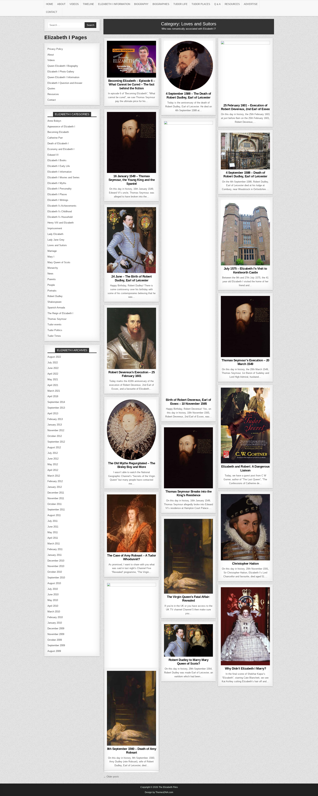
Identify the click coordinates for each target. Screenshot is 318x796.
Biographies (161, 4)
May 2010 (52, 600)
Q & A (217, 4)
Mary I (50, 256)
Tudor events (54, 324)
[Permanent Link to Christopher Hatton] (245, 527)
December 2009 (55, 628)
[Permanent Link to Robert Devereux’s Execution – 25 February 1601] (131, 338)
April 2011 (52, 537)
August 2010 (54, 583)
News (258, 400)
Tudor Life (180, 4)
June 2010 (53, 594)
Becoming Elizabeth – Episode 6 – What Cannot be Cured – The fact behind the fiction (131, 84)
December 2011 (55, 492)
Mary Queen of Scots (188, 637)
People (201, 50)
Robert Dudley (119, 65)
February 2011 (55, 549)
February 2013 (55, 419)
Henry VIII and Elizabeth (60, 222)
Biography (141, 4)
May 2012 (52, 464)
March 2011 (53, 543)
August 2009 (54, 651)
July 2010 (52, 589)
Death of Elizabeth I (58, 143)
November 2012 (55, 430)
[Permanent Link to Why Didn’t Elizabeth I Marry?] (245, 626)
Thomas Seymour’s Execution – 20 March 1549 (245, 362)
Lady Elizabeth (245, 313)
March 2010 (53, 611)
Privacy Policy (55, 49)
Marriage (144, 507)
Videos (74, 4)
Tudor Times (54, 336)
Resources (232, 4)
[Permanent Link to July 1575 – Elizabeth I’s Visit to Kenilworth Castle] (245, 232)
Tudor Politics (54, 330)
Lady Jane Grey (55, 239)
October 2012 (54, 436)
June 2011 (52, 526)
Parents (51, 279)
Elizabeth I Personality (244, 397)
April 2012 (52, 470)
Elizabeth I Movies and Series (131, 57)
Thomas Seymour (143, 65)
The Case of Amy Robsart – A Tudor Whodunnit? (131, 557)
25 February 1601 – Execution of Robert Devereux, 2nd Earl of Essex (245, 107)
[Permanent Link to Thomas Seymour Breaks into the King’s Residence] (188, 457)
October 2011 (54, 504)
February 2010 (55, 617)
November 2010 (55, 566)
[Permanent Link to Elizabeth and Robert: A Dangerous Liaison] (245, 425)
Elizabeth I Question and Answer (64, 83)
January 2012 (54, 487)
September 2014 (56, 402)
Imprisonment (54, 228)
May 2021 (52, 379)
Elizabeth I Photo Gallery (60, 71)
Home (49, 4)
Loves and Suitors (131, 61)
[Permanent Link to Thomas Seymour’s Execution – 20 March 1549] (245, 326)
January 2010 (54, 622)
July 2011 (52, 521)
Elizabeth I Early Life (131, 54)
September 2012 (56, 441)
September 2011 (56, 509)
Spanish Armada (56, 307)
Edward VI (145, 50)
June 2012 (53, 458)
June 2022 (53, 368)
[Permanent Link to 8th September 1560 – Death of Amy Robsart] (131, 708)
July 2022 (52, 362)
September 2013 (56, 407)
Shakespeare (142, 416)
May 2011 (52, 532)
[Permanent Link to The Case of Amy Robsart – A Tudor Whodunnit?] (131, 523)
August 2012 (54, 447)
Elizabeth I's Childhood (59, 211)
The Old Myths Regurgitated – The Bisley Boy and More (131, 465)
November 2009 (55, 634)
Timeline (88, 4)
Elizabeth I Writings (57, 200)
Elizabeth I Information (114, 4)
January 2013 (54, 424)
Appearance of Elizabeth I (61, 126)
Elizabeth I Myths (130, 408)
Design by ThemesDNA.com (159, 792)
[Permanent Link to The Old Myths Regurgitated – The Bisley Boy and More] (131, 430)
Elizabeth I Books (187, 528)
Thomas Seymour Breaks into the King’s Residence (188, 493)
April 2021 (52, 385)
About (61, 4)
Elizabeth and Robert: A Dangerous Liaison (245, 468)
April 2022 (52, 373)
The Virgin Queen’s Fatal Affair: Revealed (188, 598)
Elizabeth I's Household (60, 217)
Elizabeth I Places (245, 209)
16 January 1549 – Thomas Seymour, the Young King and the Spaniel (132, 179)
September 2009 (56, 645)
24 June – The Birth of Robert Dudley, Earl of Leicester (131, 278)
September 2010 (56, 577)
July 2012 (52, 453)
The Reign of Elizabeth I (188, 134)
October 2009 (54, 639)
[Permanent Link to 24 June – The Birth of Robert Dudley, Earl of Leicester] (131, 240)
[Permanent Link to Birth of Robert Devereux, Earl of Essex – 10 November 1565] (188, 259)
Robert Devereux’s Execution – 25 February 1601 (131, 374)
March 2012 (53, 475)
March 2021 (53, 390)
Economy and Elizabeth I (60, 149)
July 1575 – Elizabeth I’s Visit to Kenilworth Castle (245, 270)
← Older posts (111, 776)
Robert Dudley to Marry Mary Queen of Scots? (189, 661)
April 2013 (52, 413)
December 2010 (55, 560)
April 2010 (52, 605)
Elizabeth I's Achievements (61, 205)
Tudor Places (201, 4)
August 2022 (54, 356)
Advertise (251, 4)
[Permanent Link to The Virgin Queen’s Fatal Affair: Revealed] (188, 556)
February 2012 (55, 481)
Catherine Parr (236, 305)
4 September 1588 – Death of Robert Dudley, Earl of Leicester (245, 174)
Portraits (51, 290)
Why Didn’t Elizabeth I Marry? (245, 668)
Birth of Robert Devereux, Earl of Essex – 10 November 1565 (188, 401)
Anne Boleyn (54, 120)
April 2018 (52, 396)
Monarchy (52, 267)
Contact (51, 12)
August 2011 (54, 515)
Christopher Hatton (245, 563)
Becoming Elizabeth (123, 50)
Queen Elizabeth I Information (63, 77)
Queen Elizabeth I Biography (62, 66)
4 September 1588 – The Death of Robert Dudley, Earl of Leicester (188, 95)
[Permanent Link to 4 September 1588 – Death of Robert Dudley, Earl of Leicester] (245, 151)
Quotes (51, 88)
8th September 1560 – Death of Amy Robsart (131, 750)
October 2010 (54, 571)
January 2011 (54, 555)
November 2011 (55, 498)
